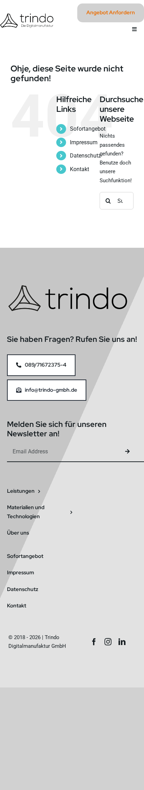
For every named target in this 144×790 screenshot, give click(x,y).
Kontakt (79, 169)
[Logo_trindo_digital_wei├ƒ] (27, 14)
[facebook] (94, 641)
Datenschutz (85, 155)
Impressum (84, 142)
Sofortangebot (88, 128)
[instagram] (108, 641)
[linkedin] (121, 641)
